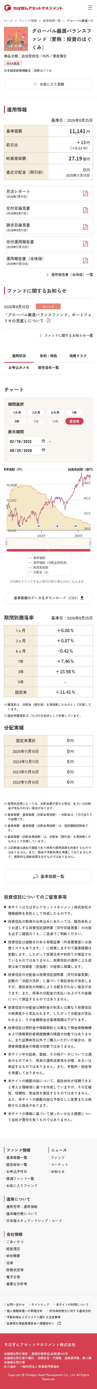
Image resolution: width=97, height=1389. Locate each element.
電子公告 (13, 1276)
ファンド (58, 1157)
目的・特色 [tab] (48, 355)
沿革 (9, 1262)
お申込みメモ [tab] (18, 367)
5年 (36, 421)
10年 (55, 421)
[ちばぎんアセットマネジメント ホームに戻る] (33, 10)
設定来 (74, 421)
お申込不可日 (16, 1171)
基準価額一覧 (52, 20)
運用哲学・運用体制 (22, 1206)
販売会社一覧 (16, 1164)
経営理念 (13, 1248)
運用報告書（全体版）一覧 (72, 274)
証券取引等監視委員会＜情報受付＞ (30, 1323)
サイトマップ (40, 1304)
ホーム (8, 20)
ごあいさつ (15, 1241)
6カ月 (55, 412)
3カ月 (36, 412)
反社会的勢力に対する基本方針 (70, 1311)
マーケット (59, 1164)
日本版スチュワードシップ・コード (34, 1220)
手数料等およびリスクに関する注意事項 (33, 1317)
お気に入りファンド (22, 1185)
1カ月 (17, 412)
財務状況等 (15, 1269)
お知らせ (58, 1171)
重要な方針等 (16, 1283)
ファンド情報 (28, 20)
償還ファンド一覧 (20, 1178)
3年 (17, 421)
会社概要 (13, 1255)
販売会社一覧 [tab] (48, 367)
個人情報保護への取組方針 (25, 1311)
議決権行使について (22, 1213)
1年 (74, 412)
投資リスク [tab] (78, 355)
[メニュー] (90, 7)
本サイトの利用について (72, 1304)
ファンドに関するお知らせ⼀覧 (68, 335)
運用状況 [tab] (19, 355)
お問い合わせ (16, 1304)
